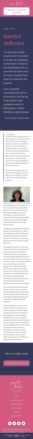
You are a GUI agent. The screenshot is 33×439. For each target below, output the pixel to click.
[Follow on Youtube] (23, 423)
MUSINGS (16, 412)
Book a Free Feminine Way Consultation (16, 11)
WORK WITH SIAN (16, 400)
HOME (16, 396)
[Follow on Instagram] (19, 423)
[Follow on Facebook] (10, 423)
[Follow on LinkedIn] (14, 423)
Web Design (8, 435)
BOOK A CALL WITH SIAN (16, 363)
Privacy (17, 436)
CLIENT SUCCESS (16, 404)
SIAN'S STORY (16, 408)
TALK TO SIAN (16, 416)
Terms (23, 436)
